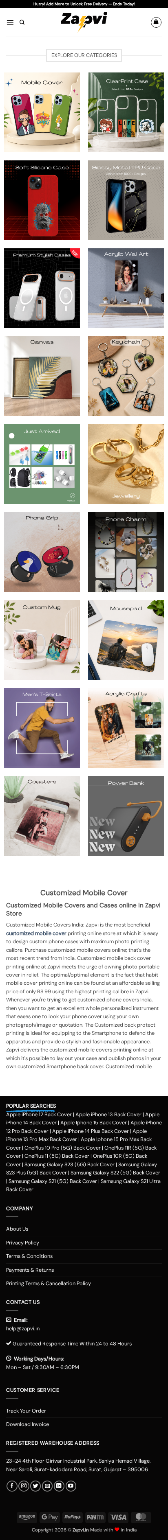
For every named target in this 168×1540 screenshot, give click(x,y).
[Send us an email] (47, 1486)
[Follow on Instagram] (23, 1486)
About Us (17, 1228)
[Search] (22, 22)
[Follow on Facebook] (12, 1486)
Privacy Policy (22, 1242)
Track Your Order (26, 1410)
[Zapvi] (84, 22)
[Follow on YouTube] (71, 1486)
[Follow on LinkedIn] (59, 1486)
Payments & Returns (30, 1269)
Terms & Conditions (29, 1256)
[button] (10, 22)
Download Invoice (27, 1424)
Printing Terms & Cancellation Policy (48, 1283)
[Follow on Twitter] (35, 1486)
